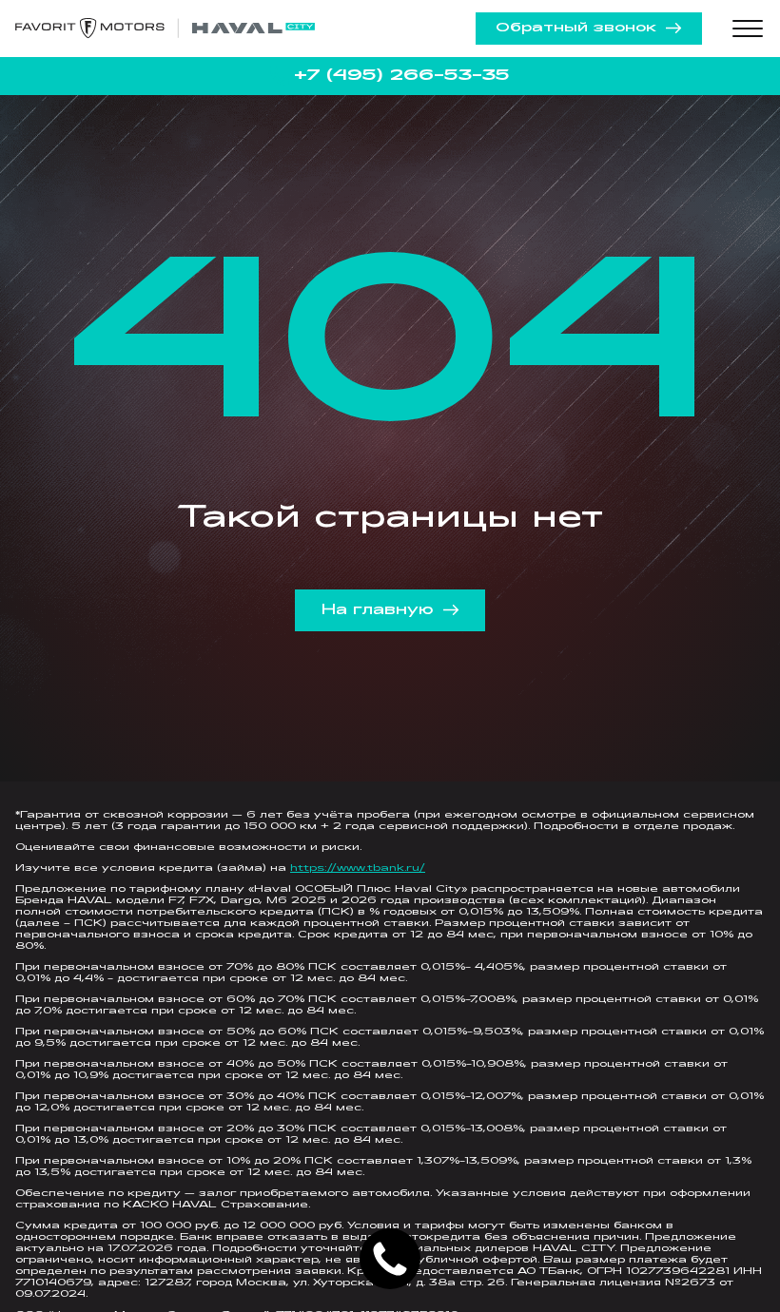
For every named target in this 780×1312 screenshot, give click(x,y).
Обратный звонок (576, 28)
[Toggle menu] (748, 28)
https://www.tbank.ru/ (357, 868)
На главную (378, 610)
